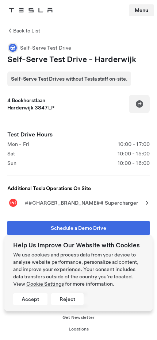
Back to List (26, 31)
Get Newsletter (78, 317)
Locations (79, 329)
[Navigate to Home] (30, 10)
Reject (67, 299)
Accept (30, 299)
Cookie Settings (45, 284)
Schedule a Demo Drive (78, 228)
